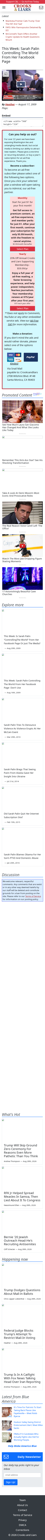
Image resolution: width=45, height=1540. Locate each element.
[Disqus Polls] (22, 936)
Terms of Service (33, 896)
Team (22, 1500)
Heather (10, 104)
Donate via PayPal (31, 357)
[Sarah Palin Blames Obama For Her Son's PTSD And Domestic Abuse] (22, 839)
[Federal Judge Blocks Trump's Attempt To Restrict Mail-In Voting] (22, 1315)
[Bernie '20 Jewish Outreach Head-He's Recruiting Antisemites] (22, 1222)
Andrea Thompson (12, 1161)
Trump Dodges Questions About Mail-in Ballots (22, 1292)
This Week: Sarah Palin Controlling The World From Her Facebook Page (20, 55)
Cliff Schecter (9, 1249)
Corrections (22, 1530)
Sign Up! (10, 1482)
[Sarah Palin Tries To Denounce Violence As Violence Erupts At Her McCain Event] (22, 709)
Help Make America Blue (22, 1446)
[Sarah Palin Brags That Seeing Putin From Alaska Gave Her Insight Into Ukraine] (22, 753)
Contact (22, 1510)
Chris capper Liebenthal (14, 1299)
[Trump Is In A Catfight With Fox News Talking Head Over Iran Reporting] (22, 1359)
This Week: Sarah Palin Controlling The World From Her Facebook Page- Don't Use (22, 684)
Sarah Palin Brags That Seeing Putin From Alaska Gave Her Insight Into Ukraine (20, 773)
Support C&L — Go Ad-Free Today (22, 1)
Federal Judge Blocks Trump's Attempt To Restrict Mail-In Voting (19, 1334)
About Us (22, 1505)
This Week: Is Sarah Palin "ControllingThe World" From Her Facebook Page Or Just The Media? (22, 640)
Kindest (14, 363)
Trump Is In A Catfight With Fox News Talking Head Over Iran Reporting (22, 1378)
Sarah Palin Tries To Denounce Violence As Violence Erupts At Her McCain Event (22, 728)
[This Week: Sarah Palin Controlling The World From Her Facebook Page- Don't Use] (22, 665)
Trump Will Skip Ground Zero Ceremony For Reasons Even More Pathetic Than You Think (21, 1150)
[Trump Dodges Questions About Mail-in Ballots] (22, 1275)
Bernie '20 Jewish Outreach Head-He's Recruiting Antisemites (20, 1240)
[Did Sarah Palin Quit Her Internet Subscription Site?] (22, 798)
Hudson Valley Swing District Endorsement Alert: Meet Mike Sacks (28, 1425)
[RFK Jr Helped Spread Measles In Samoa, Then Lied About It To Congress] (22, 1178)
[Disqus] (22, 1002)
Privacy (22, 1520)
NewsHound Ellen (11, 1205)
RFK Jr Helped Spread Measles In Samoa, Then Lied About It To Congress (22, 1196)
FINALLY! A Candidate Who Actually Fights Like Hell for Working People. (26, 1437)
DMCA (22, 1525)
